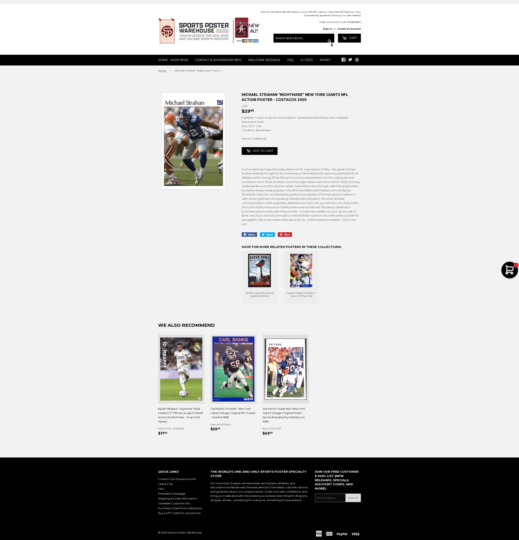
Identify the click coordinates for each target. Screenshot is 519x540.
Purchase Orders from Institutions (180, 508)
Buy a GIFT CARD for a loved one (179, 513)
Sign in (327, 28)
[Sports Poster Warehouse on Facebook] (343, 60)
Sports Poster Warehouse (185, 532)
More (324, 60)
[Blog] (357, 60)
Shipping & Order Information (177, 498)
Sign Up (353, 497)
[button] (303, 46)
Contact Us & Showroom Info (177, 479)
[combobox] (303, 38)
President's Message (171, 493)
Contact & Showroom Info (218, 60)
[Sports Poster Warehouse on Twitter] (350, 60)
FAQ (290, 60)
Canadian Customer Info (174, 503)
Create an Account (349, 28)
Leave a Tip (165, 483)
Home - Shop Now (173, 60)
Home (162, 70)
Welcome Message (264, 60)
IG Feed (306, 60)
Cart (352, 38)
